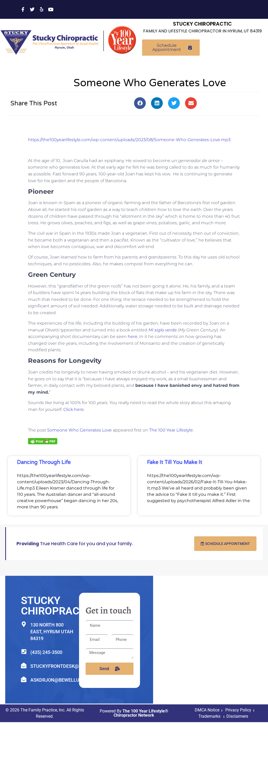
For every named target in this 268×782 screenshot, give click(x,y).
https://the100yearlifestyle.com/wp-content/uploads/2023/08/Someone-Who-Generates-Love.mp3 (129, 139)
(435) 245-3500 (46, 652)
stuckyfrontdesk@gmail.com (67, 666)
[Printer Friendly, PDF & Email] (42, 440)
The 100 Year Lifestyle (171, 430)
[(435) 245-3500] (23, 651)
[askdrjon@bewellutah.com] (23, 679)
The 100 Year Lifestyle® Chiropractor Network (141, 713)
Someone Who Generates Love (79, 430)
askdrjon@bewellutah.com (65, 680)
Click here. (74, 409)
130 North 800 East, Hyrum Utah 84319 (51, 631)
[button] (140, 103)
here (132, 336)
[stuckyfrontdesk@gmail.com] (23, 665)
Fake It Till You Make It (174, 462)
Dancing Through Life (44, 462)
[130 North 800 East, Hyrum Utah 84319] (23, 624)
